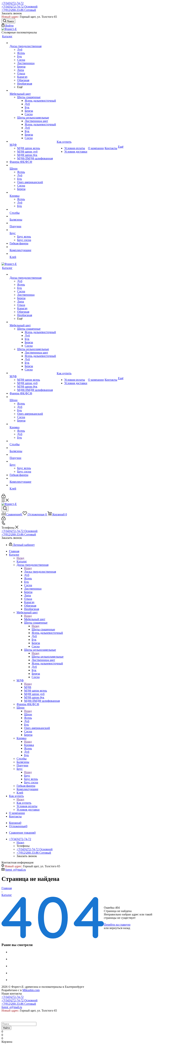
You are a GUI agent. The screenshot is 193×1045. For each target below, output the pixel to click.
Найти (6, 1027)
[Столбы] (33, 209)
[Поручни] (33, 223)
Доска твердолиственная (40, 571)
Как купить (24, 802)
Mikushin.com (31, 990)
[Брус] (33, 230)
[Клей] (33, 253)
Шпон (28, 714)
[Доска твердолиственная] (33, 43)
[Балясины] (33, 216)
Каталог (22, 561)
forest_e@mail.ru (15, 869)
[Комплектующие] (33, 247)
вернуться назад (120, 928)
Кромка (29, 745)
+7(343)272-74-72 (13, 3)
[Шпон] (33, 165)
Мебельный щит (34, 619)
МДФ (27, 687)
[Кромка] (33, 192)
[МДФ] (33, 141)
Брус (27, 775)
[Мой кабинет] (3, 496)
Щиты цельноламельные (48, 656)
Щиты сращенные (43, 629)
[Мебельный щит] (33, 90)
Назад (20, 558)
